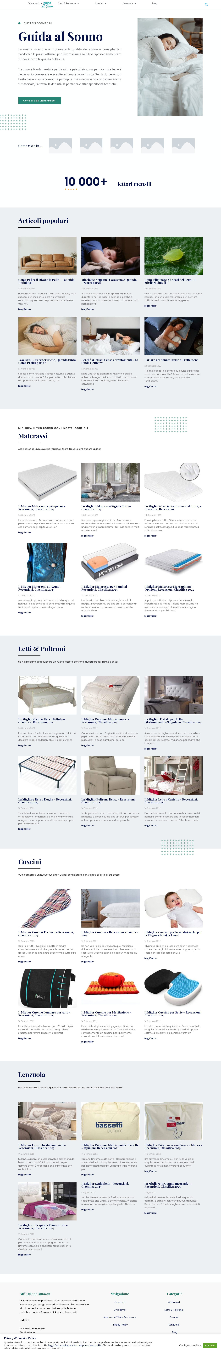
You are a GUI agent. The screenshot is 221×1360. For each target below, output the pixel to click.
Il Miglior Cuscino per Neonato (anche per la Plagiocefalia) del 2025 (173, 933)
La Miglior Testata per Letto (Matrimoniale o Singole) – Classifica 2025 (172, 720)
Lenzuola (174, 1324)
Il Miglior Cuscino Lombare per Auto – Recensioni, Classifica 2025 (44, 1013)
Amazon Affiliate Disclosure (119, 1317)
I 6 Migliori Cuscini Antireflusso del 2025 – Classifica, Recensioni (173, 507)
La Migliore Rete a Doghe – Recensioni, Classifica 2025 (45, 800)
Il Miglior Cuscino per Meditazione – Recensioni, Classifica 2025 (106, 1013)
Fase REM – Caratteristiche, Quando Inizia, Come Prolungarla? (47, 361)
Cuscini (174, 1317)
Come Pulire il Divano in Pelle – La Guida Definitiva (46, 281)
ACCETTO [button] (210, 1345)
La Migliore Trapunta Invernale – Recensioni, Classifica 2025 (167, 1185)
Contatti (120, 1302)
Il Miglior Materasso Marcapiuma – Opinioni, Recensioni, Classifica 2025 (169, 588)
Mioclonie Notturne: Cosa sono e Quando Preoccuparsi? (109, 281)
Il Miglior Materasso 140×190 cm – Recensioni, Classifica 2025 (41, 507)
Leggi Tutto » (24, 309)
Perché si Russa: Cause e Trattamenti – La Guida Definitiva (109, 361)
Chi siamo (120, 1309)
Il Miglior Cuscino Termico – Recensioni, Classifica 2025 (46, 933)
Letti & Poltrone (174, 1309)
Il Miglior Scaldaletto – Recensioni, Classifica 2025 (105, 1185)
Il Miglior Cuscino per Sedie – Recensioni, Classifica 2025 (172, 1013)
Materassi (174, 1302)
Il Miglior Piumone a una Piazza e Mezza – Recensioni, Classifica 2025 (173, 1146)
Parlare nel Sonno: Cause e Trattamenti (171, 360)
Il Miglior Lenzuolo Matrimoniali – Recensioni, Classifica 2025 (42, 1146)
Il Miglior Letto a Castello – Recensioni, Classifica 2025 (171, 800)
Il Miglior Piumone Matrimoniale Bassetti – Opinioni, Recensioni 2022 (109, 1146)
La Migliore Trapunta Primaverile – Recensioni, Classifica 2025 (43, 1226)
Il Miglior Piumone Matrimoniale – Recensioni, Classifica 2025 (105, 720)
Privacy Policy (120, 1324)
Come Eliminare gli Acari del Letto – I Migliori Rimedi (170, 281)
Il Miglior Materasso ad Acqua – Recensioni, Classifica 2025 (40, 588)
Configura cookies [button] (190, 1345)
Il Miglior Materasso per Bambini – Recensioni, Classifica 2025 (105, 588)
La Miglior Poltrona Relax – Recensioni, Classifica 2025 (108, 800)
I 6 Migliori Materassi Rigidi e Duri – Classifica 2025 (106, 507)
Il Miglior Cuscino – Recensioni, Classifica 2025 (109, 933)
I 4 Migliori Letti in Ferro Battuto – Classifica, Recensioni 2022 (41, 720)
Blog (174, 1332)
